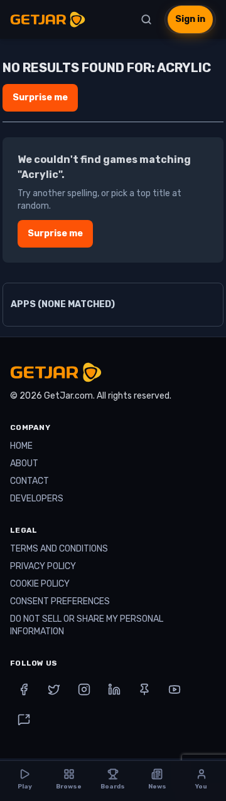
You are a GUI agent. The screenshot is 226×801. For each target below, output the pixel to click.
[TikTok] (24, 719)
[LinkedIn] (114, 689)
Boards (112, 786)
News (157, 786)
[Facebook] (24, 689)
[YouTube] (174, 689)
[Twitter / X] (54, 689)
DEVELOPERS (36, 498)
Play (25, 786)
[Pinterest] (144, 689)
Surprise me (40, 97)
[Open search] (146, 19)
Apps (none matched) (63, 304)
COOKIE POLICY (40, 583)
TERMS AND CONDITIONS (59, 548)
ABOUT (24, 463)
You (201, 786)
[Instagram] (84, 689)
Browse (69, 786)
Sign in (190, 19)
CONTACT (29, 481)
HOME (21, 446)
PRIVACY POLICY (43, 566)
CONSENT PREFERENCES (60, 601)
